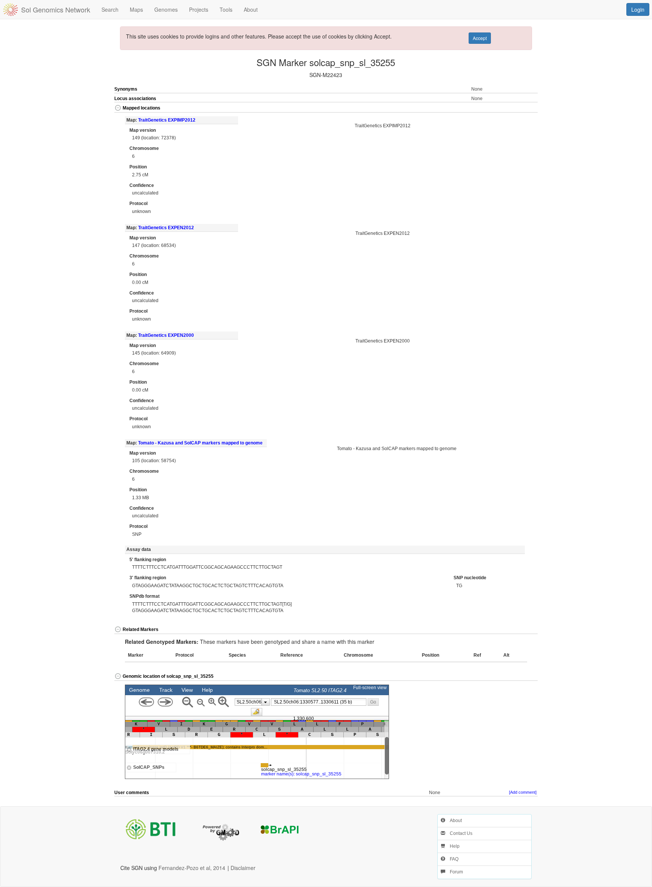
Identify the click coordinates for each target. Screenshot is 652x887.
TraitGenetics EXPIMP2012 (166, 120)
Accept (480, 38)
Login (637, 9)
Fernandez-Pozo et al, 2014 (191, 868)
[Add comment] (523, 792)
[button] (516, 109)
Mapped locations (141, 108)
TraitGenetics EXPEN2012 (166, 227)
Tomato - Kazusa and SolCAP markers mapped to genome (200, 443)
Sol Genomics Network (55, 9)
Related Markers (140, 629)
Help (452, 846)
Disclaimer (243, 868)
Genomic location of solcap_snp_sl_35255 (168, 676)
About (453, 820)
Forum (454, 872)
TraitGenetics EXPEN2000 (166, 335)
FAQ (451, 859)
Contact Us (458, 833)
